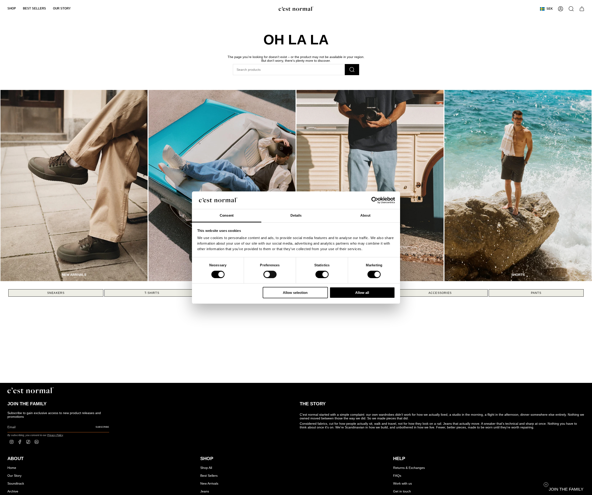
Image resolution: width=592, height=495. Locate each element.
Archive (12, 491)
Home (11, 468)
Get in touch (402, 491)
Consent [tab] (227, 215)
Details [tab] (296, 215)
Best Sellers (209, 475)
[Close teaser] (546, 484)
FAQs (397, 475)
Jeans (204, 491)
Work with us (402, 483)
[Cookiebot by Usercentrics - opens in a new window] (375, 200)
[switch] (270, 274)
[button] (11, 8)
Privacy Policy (55, 435)
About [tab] (365, 215)
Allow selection (295, 293)
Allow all (362, 293)
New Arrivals (209, 483)
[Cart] (582, 9)
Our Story (14, 475)
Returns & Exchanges (409, 468)
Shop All (206, 468)
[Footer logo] (30, 390)
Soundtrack (15, 483)
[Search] (352, 69)
